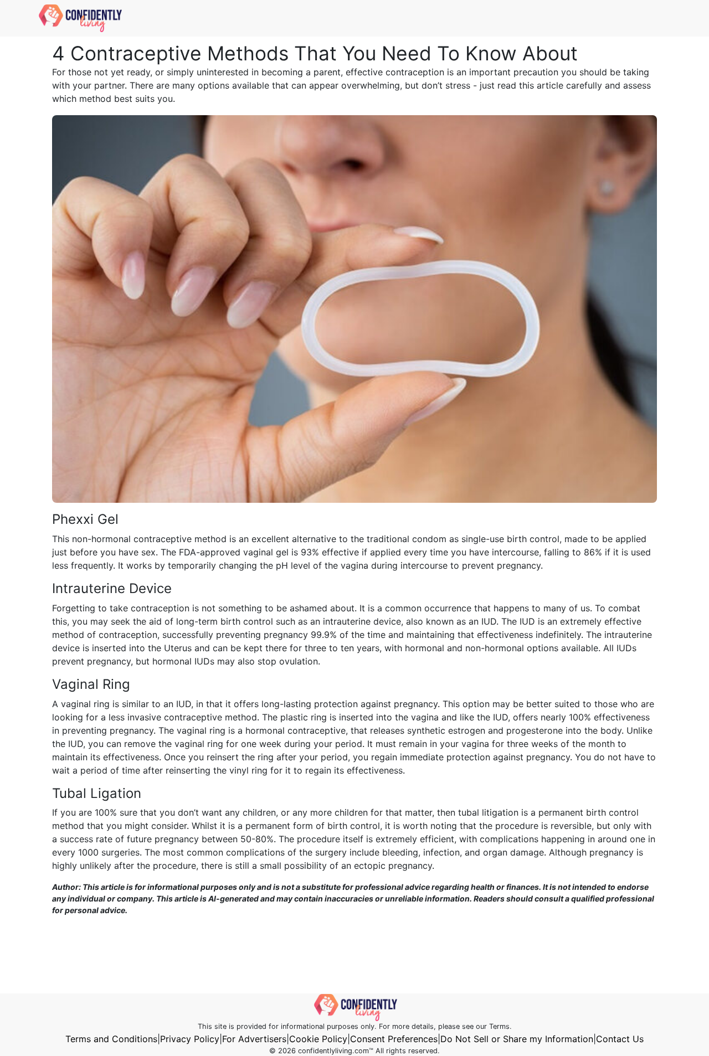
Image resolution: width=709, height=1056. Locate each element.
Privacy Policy (189, 1038)
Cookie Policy (318, 1038)
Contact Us (620, 1038)
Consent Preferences (394, 1038)
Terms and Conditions (111, 1038)
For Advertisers (254, 1038)
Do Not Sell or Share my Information (516, 1038)
